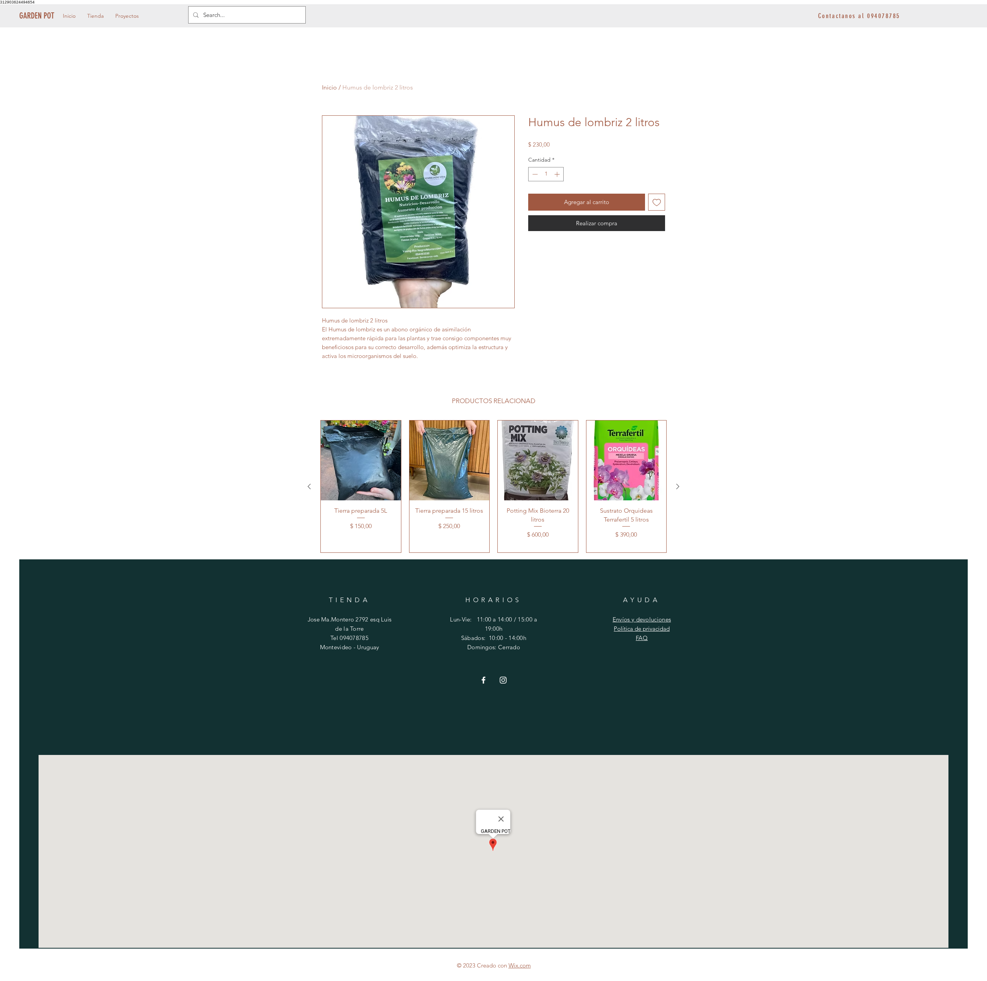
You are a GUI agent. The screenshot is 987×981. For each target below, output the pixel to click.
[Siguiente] (677, 486)
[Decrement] (534, 174)
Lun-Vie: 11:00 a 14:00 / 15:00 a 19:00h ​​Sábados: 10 (493, 629)
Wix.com (520, 965)
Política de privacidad (642, 628)
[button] (95, 16)
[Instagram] (503, 680)
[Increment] (558, 174)
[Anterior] (309, 486)
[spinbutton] (546, 174)
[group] (493, 487)
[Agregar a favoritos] (656, 202)
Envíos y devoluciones (642, 619)
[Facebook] (483, 680)
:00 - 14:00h (511, 638)
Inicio (329, 87)
